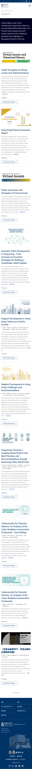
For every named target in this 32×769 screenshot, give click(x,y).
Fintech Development (24, 655)
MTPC (21, 759)
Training (13, 329)
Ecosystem (5, 657)
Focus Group (21, 393)
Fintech (4, 98)
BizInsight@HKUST (8, 10)
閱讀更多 (5, 94)
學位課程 (19, 706)
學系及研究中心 (21, 711)
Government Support (8, 395)
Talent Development (23, 327)
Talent (20, 466)
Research (24, 329)
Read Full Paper (10, 102)
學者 (2, 702)
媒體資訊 (3, 711)
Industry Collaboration (12, 655)
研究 (18, 702)
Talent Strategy (6, 329)
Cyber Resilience (19, 535)
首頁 (2, 10)
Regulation (20, 465)
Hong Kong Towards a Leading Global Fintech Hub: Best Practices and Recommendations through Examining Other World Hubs (15, 456)
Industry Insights (14, 537)
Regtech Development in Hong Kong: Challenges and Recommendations (15, 387)
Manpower (14, 327)
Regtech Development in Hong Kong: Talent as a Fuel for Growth (15, 321)
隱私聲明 (12, 756)
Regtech (9, 327)
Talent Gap (18, 329)
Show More (16, 692)
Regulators (27, 393)
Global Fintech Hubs (12, 465)
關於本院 (3, 715)
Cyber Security (10, 535)
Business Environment (20, 395)
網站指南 (19, 756)
